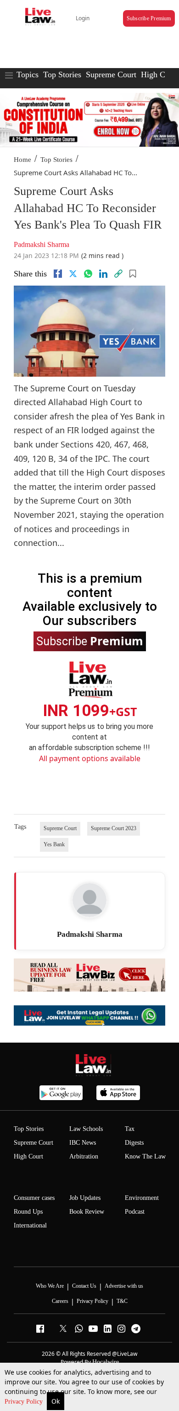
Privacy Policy (25, 1401)
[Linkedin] (103, 274)
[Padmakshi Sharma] (89, 900)
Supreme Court (111, 74)
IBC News (82, 1142)
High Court (160, 74)
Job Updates (85, 1197)
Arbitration (83, 1156)
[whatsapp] (88, 274)
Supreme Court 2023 (113, 828)
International (30, 1225)
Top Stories (62, 74)
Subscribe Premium (149, 18)
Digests (134, 1142)
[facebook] (58, 274)
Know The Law (145, 1156)
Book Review (86, 1211)
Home (22, 159)
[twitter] (73, 274)
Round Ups (28, 1211)
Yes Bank (54, 844)
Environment (142, 1197)
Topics (28, 74)
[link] (118, 274)
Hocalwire (105, 1362)
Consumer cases (34, 1197)
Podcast (135, 1211)
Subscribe (89, 640)
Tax (129, 1128)
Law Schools (86, 1128)
